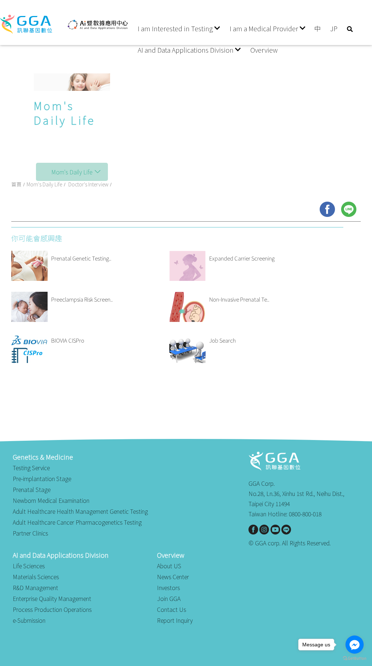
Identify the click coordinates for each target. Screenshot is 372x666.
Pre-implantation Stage (42, 478)
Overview (264, 50)
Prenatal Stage (31, 489)
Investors (168, 587)
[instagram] (264, 529)
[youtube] (275, 529)
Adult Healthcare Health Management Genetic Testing (80, 511)
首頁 (16, 184)
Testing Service (31, 467)
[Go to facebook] (354, 644)
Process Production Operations (52, 609)
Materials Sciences (36, 576)
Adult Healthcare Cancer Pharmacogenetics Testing (77, 522)
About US (169, 565)
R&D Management (35, 587)
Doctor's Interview (88, 184)
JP (333, 28)
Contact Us (171, 609)
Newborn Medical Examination (51, 500)
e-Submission (29, 620)
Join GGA (169, 598)
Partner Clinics (30, 533)
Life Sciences (29, 565)
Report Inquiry (175, 620)
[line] (348, 209)
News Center (173, 576)
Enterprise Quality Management (52, 598)
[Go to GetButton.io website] (354, 658)
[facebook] (327, 209)
